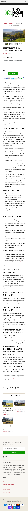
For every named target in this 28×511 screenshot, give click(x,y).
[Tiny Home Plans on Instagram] (9, 457)
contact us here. (19, 262)
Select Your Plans (7, 57)
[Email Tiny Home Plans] (11, 457)
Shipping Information (8, 484)
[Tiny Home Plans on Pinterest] (6, 457)
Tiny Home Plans (10, 500)
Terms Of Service (7, 487)
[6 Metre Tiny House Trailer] (14, 35)
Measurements (7, 64)
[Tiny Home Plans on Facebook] (3, 457)
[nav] (3, 1)
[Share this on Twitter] (7, 388)
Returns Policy (6, 492)
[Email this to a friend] (18, 388)
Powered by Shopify (16, 501)
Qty (4, 70)
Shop (4, 481)
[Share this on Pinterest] (12, 388)
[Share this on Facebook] (10, 388)
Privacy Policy (6, 489)
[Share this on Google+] (15, 388)
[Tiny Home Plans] (14, 12)
